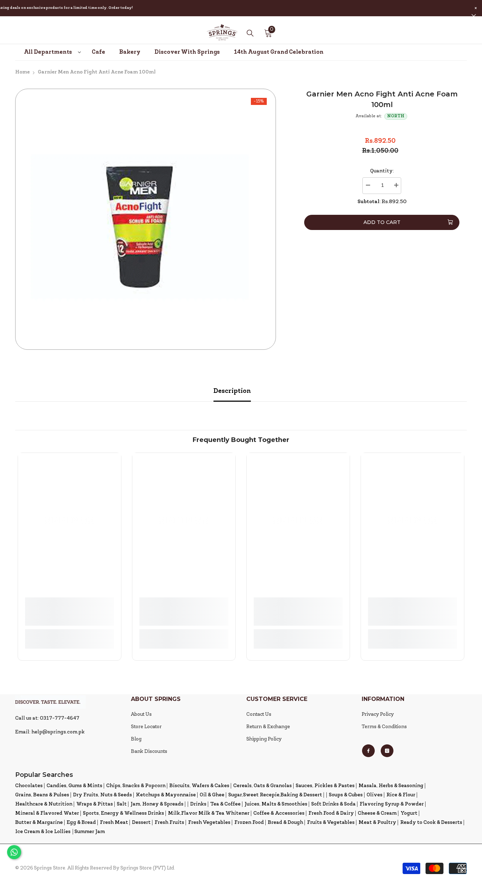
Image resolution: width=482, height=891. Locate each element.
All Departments (48, 52)
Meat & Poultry (377, 822)
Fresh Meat (114, 822)
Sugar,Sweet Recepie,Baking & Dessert (275, 795)
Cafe (98, 52)
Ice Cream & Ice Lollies (43, 831)
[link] (69, 611)
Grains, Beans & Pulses (42, 795)
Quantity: (382, 171)
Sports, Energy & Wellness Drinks (123, 813)
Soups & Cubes (346, 795)
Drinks (198, 804)
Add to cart (381, 222)
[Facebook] (368, 750)
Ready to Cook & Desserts (431, 822)
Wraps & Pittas (94, 804)
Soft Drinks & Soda (333, 804)
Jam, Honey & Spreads (157, 804)
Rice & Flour (400, 795)
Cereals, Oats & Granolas (262, 786)
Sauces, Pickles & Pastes (325, 786)
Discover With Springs (187, 52)
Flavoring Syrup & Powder (392, 804)
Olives (374, 795)
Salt (122, 804)
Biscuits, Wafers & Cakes (199, 786)
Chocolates (29, 786)
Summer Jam (89, 831)
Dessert (141, 822)
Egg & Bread (81, 822)
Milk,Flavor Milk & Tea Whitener (208, 813)
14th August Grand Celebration (279, 52)
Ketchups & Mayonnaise (166, 795)
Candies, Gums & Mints (74, 786)
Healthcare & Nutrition (43, 804)
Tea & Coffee (225, 804)
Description (232, 391)
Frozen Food (249, 822)
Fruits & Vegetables (331, 822)
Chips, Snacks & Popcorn (135, 786)
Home (22, 72)
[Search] (250, 33)
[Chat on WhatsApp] (14, 852)
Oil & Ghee (212, 795)
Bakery (129, 52)
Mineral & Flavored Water (47, 813)
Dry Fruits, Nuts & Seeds (102, 795)
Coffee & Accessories (279, 813)
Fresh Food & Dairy (331, 813)
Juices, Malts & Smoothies (276, 804)
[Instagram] (387, 750)
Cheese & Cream (377, 813)
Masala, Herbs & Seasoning (391, 786)
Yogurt (408, 813)
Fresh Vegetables (209, 822)
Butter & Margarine (39, 822)
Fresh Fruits (169, 822)
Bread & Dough (285, 822)
